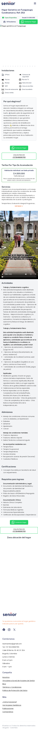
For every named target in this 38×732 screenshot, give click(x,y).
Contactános (7, 712)
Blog (4, 684)
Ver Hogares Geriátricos (11, 705)
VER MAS (18, 206)
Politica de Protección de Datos (14, 690)
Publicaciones (7, 708)
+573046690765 (19, 157)
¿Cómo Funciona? (9, 702)
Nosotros (6, 677)
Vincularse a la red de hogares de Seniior (18, 680)
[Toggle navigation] (35, 3)
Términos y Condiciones (11, 687)
